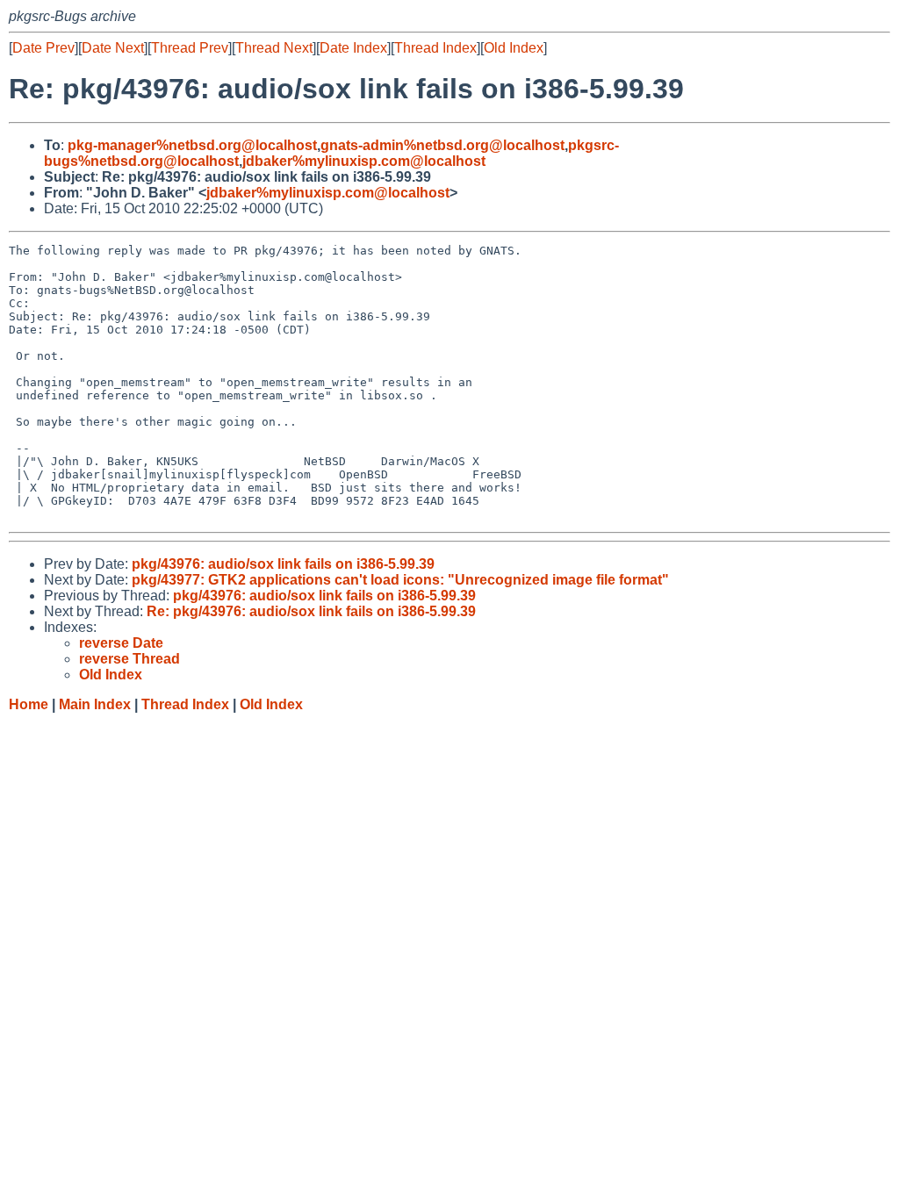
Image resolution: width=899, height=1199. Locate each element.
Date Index (353, 47)
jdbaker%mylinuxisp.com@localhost (363, 161)
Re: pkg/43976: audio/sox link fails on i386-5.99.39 (311, 611)
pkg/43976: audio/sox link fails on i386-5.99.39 (283, 563)
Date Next (113, 47)
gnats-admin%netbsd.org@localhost (442, 145)
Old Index (513, 47)
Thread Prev (189, 47)
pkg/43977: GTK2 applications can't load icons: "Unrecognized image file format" (400, 579)
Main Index (95, 704)
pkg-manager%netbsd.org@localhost (192, 145)
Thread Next (274, 47)
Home (28, 704)
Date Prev (43, 47)
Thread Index (435, 47)
